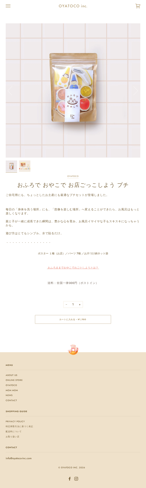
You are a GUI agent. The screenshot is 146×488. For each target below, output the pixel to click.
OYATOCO (73, 176)
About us (11, 375)
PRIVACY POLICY (15, 421)
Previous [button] (12, 90)
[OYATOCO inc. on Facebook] (70, 479)
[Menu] (8, 6)
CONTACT (11, 400)
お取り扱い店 (12, 436)
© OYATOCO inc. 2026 (71, 467)
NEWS (9, 395)
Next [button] (133, 90)
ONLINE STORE (14, 380)
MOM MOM (12, 390)
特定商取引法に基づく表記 (19, 426)
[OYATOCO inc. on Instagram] (76, 479)
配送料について (14, 431)
